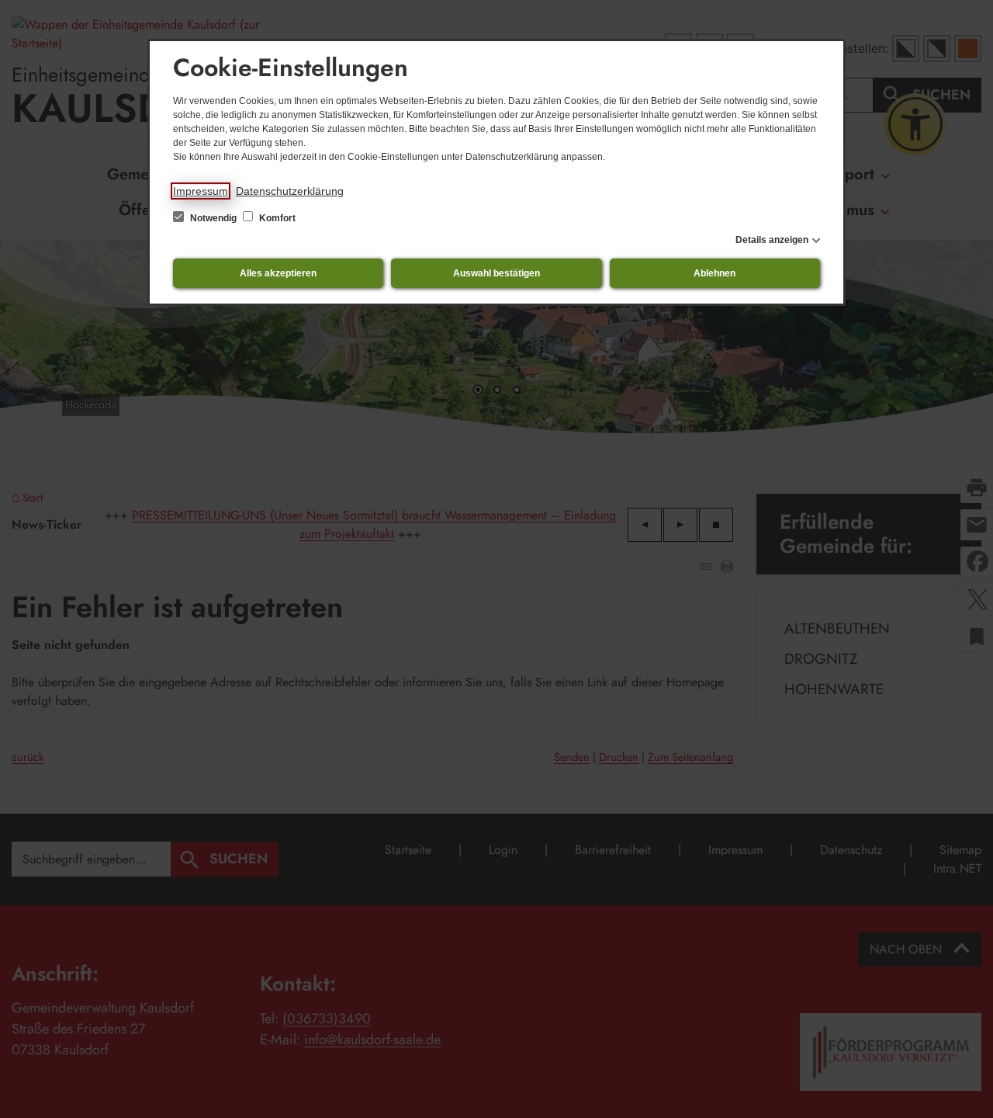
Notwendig (213, 218)
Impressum (200, 191)
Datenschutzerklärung (290, 191)
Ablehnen (714, 273)
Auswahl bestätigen (496, 273)
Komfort (276, 218)
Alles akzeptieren (278, 273)
